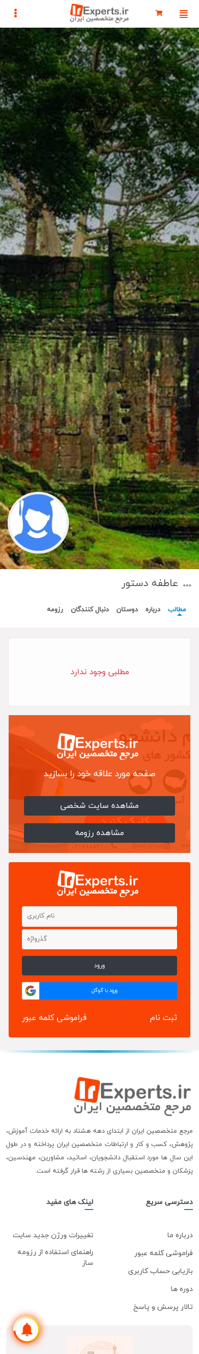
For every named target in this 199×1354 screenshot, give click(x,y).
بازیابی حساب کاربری (160, 1271)
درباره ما (180, 1235)
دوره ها (182, 1289)
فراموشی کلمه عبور (54, 1018)
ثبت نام (163, 1018)
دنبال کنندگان (90, 609)
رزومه (55, 609)
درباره (152, 609)
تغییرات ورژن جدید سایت (53, 1235)
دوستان (127, 609)
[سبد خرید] (159, 14)
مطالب (177, 609)
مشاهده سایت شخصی (99, 805)
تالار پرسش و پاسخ (163, 1307)
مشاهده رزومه (99, 833)
